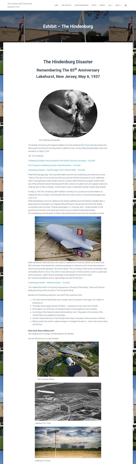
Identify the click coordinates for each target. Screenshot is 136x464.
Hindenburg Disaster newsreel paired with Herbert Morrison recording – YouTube (61, 161)
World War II (78, 278)
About (117, 5)
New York (50, 272)
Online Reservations (81, 5)
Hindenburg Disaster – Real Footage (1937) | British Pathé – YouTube (56, 170)
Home (56, 5)
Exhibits (102, 5)
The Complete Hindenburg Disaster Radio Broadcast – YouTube (54, 165)
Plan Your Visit (66, 5)
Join (109, 5)
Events (94, 5)
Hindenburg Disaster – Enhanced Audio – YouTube (49, 282)
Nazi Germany (91, 145)
